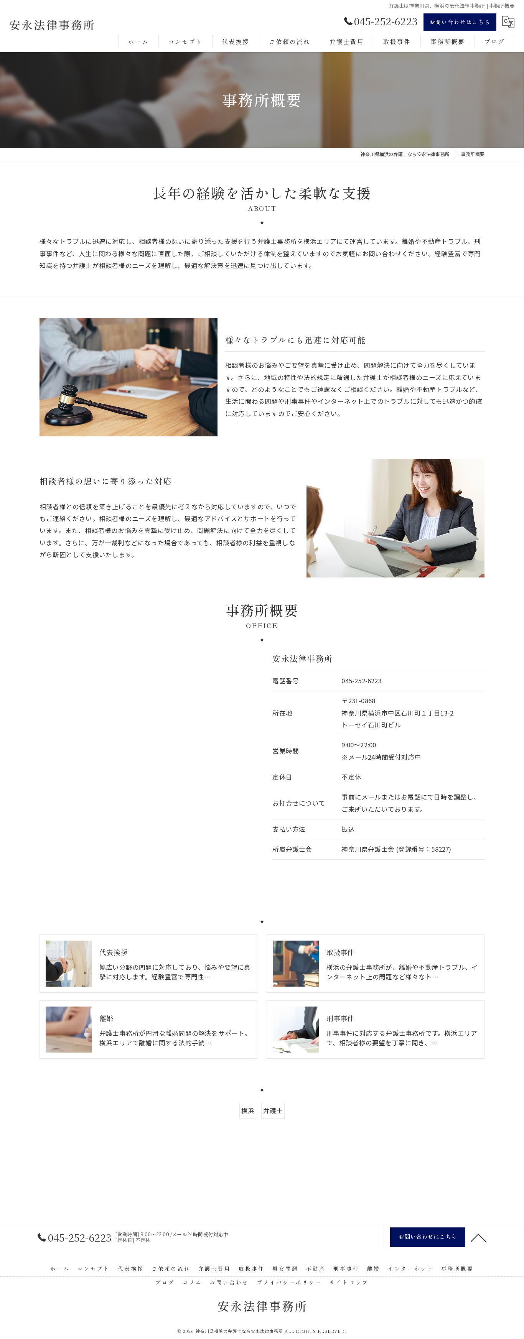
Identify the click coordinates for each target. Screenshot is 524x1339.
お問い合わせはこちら (460, 22)
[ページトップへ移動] (478, 1237)
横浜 (247, 1110)
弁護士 (273, 1110)
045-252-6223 (361, 680)
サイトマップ (349, 1282)
